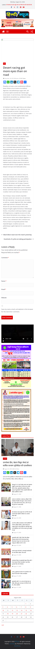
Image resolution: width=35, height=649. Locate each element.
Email (3, 289)
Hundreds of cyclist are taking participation (18, 239)
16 (31, 610)
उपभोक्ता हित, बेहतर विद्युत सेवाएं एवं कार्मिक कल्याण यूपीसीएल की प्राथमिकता (17, 464)
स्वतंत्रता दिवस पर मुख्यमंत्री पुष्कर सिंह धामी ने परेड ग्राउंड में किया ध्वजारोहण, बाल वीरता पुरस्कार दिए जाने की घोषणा (22, 562)
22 (26, 614)
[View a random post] (32, 32)
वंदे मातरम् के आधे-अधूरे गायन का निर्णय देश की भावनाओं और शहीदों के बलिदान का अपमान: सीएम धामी (19, 5)
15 (26, 610)
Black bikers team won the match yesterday (17, 235)
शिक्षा (4, 63)
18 (7, 614)
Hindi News (16, 469)
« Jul (2, 625)
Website (4, 298)
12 (12, 610)
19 (12, 614)
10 (3, 610)
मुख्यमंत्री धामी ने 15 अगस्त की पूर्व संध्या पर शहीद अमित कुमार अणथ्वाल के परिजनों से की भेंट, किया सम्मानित (21, 583)
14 (21, 610)
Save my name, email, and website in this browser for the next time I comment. (17, 310)
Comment (5, 258)
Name (3, 281)
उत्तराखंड (5, 458)
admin (17, 78)
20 (17, 614)
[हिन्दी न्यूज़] (3, 32)
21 (21, 614)
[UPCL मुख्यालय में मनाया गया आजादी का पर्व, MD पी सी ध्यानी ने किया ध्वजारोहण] (6, 573)
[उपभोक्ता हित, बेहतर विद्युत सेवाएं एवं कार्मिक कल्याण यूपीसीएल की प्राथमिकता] (17, 447)
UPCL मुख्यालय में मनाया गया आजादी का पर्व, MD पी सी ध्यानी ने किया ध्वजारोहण (21, 572)
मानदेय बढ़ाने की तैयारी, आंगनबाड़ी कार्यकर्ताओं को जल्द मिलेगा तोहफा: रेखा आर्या (21, 551)
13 (17, 610)
